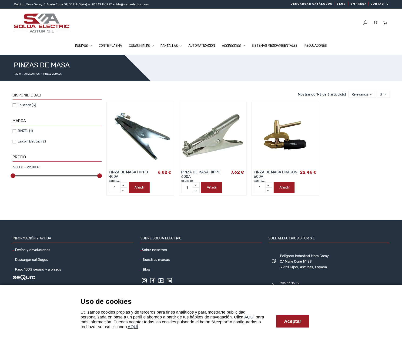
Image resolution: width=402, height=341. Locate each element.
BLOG (341, 3)
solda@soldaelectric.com (130, 4)
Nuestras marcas (156, 260)
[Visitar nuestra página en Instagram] (144, 282)
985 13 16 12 (99, 4)
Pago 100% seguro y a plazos (37, 269)
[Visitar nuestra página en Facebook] (152, 282)
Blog (146, 269)
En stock (27, 105)
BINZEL (25, 131)
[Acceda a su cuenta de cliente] (375, 23)
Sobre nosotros (154, 250)
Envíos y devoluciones (32, 250)
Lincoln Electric (32, 141)
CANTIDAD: (115, 181)
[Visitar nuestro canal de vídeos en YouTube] (161, 282)
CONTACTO (379, 3)
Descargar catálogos (31, 260)
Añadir (139, 187)
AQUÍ (249, 317)
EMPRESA (359, 3)
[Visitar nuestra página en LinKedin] (169, 282)
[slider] (12, 175)
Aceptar (292, 321)
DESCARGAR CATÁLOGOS (311, 3)
